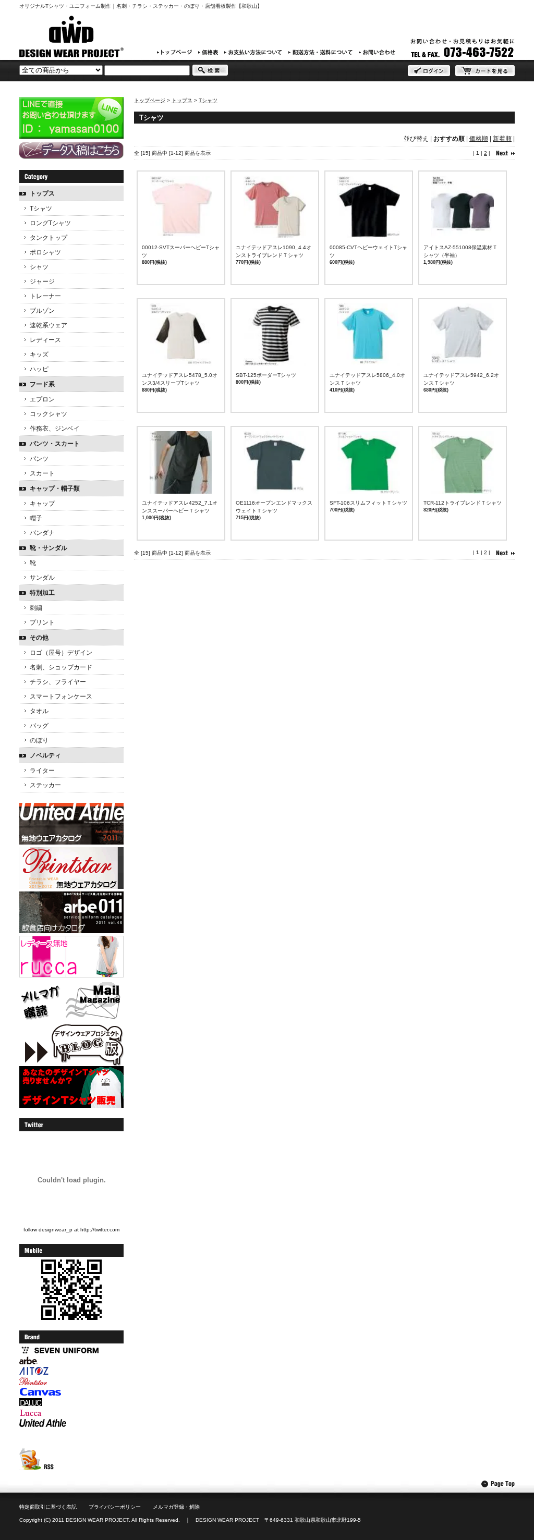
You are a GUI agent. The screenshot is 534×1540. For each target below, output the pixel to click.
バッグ (39, 725)
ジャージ (42, 281)
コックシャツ (48, 414)
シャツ (39, 267)
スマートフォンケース (61, 696)
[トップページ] (174, 52)
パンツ (39, 458)
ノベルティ (45, 755)
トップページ (149, 100)
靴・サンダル (48, 548)
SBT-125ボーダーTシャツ (266, 375)
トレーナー (45, 296)
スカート (42, 473)
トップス (182, 100)
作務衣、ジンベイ (55, 428)
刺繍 (36, 608)
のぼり (39, 740)
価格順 (478, 138)
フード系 (42, 384)
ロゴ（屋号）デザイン (61, 652)
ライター (42, 770)
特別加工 (42, 592)
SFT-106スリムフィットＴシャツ (368, 503)
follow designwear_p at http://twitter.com (71, 1229)
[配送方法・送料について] (320, 52)
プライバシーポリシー (115, 1507)
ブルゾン (42, 310)
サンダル (42, 577)
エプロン (42, 399)
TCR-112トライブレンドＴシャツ (462, 503)
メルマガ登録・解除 (176, 1507)
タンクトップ (48, 237)
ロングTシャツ (50, 223)
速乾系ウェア (48, 325)
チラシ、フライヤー (58, 682)
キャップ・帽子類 (55, 488)
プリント (42, 622)
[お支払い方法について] (253, 52)
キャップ (42, 503)
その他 (39, 637)
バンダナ (42, 532)
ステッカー (45, 785)
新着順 (502, 138)
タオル (39, 711)
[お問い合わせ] (377, 52)
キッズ (39, 354)
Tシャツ (208, 100)
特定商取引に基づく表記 (48, 1507)
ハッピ (39, 369)
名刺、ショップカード (61, 667)
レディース (45, 340)
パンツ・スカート (55, 443)
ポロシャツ (45, 252)
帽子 (36, 518)
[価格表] (208, 52)
